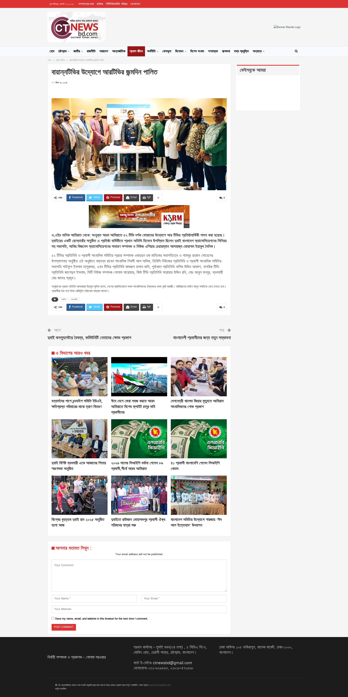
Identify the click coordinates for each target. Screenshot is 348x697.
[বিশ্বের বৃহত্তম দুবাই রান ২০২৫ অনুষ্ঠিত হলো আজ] (80, 495)
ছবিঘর (100, 4)
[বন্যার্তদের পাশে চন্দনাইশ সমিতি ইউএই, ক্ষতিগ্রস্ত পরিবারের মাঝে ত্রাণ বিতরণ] (80, 376)
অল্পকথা (226, 51)
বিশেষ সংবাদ (197, 51)
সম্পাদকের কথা (86, 4)
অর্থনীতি (151, 51)
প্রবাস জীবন (136, 51)
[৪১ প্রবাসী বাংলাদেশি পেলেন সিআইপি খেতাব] (199, 438)
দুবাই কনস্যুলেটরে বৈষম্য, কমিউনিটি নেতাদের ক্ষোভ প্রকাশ (89, 338)
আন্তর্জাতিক (118, 51)
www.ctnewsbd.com (160, 685)
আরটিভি (63, 299)
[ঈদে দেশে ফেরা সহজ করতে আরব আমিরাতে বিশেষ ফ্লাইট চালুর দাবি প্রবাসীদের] (139, 376)
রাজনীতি (91, 51)
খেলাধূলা (166, 51)
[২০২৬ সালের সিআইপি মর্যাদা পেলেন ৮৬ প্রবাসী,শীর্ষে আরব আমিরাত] (139, 438)
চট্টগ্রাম (62, 51)
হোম (52, 51)
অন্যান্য (257, 51)
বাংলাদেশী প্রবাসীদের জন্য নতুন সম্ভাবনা (202, 338)
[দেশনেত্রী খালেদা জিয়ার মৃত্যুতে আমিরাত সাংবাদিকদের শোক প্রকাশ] (199, 376)
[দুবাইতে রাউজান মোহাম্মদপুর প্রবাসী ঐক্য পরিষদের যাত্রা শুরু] (139, 495)
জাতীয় (77, 51)
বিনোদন (179, 51)
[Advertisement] (139, 90)
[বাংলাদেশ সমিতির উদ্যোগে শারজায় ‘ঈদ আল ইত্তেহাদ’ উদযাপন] (199, 495)
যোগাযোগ (135, 4)
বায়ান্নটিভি (74, 299)
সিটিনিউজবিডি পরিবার (116, 4)
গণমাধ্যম (213, 51)
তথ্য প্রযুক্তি (241, 51)
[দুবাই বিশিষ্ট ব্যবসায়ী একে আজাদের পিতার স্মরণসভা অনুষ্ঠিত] (80, 438)
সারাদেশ (103, 51)
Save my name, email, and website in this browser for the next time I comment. (101, 619)
